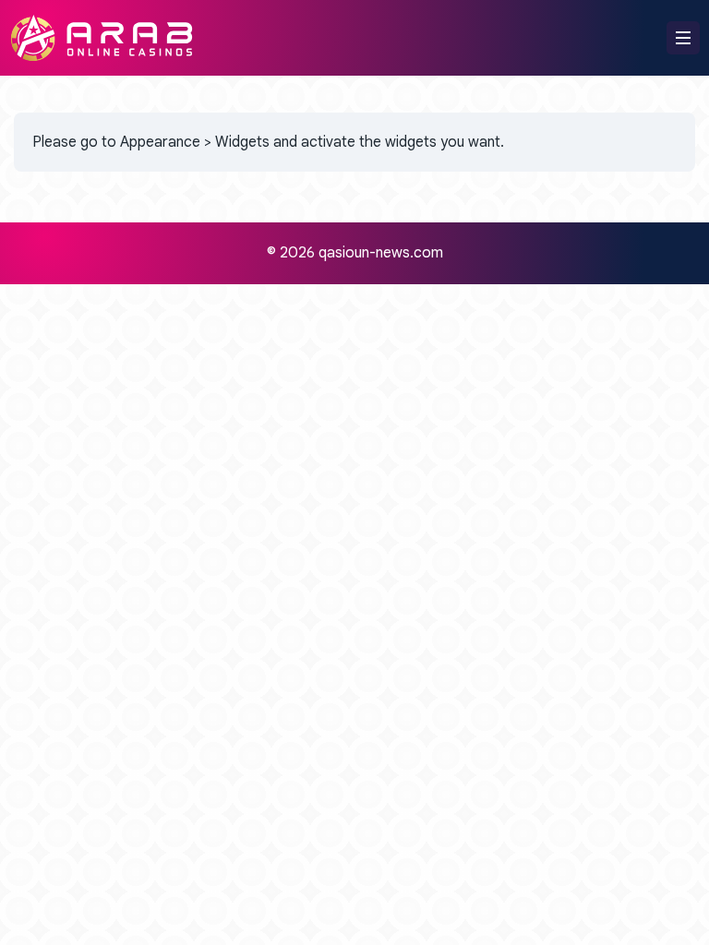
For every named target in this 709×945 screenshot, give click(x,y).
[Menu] (683, 37)
